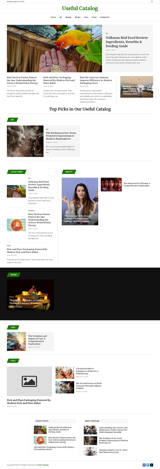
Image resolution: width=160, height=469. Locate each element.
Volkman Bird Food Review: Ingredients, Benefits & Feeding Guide (127, 42)
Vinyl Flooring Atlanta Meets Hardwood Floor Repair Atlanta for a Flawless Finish (134, 90)
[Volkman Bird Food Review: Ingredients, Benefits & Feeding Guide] (54, 48)
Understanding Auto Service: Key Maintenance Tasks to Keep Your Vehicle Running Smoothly (113, 430)
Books (77, 17)
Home (53, 17)
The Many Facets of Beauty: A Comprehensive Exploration (137, 184)
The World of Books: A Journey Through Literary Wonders (26, 302)
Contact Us (104, 17)
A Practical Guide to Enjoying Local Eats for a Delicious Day (87, 371)
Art (61, 17)
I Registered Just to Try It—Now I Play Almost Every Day (113, 451)
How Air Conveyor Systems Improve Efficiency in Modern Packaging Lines (96, 80)
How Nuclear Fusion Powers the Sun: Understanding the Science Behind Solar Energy (22, 80)
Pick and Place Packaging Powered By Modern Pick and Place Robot (58, 80)
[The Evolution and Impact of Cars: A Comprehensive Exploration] (16, 341)
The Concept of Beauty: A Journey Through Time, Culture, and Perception (77, 219)
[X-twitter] (151, 465)
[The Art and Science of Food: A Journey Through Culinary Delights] (65, 387)
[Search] (152, 2)
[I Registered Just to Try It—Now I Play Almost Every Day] (90, 451)
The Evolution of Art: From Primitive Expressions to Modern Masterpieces (61, 136)
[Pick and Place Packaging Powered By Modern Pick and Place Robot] (29, 387)
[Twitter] (147, 465)
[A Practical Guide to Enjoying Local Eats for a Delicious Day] (65, 373)
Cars (86, 17)
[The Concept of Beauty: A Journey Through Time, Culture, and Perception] (80, 201)
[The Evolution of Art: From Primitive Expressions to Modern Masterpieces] (25, 141)
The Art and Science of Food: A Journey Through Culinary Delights (89, 385)
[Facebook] (144, 465)
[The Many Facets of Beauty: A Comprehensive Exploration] (111, 185)
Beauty (68, 17)
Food (94, 17)
